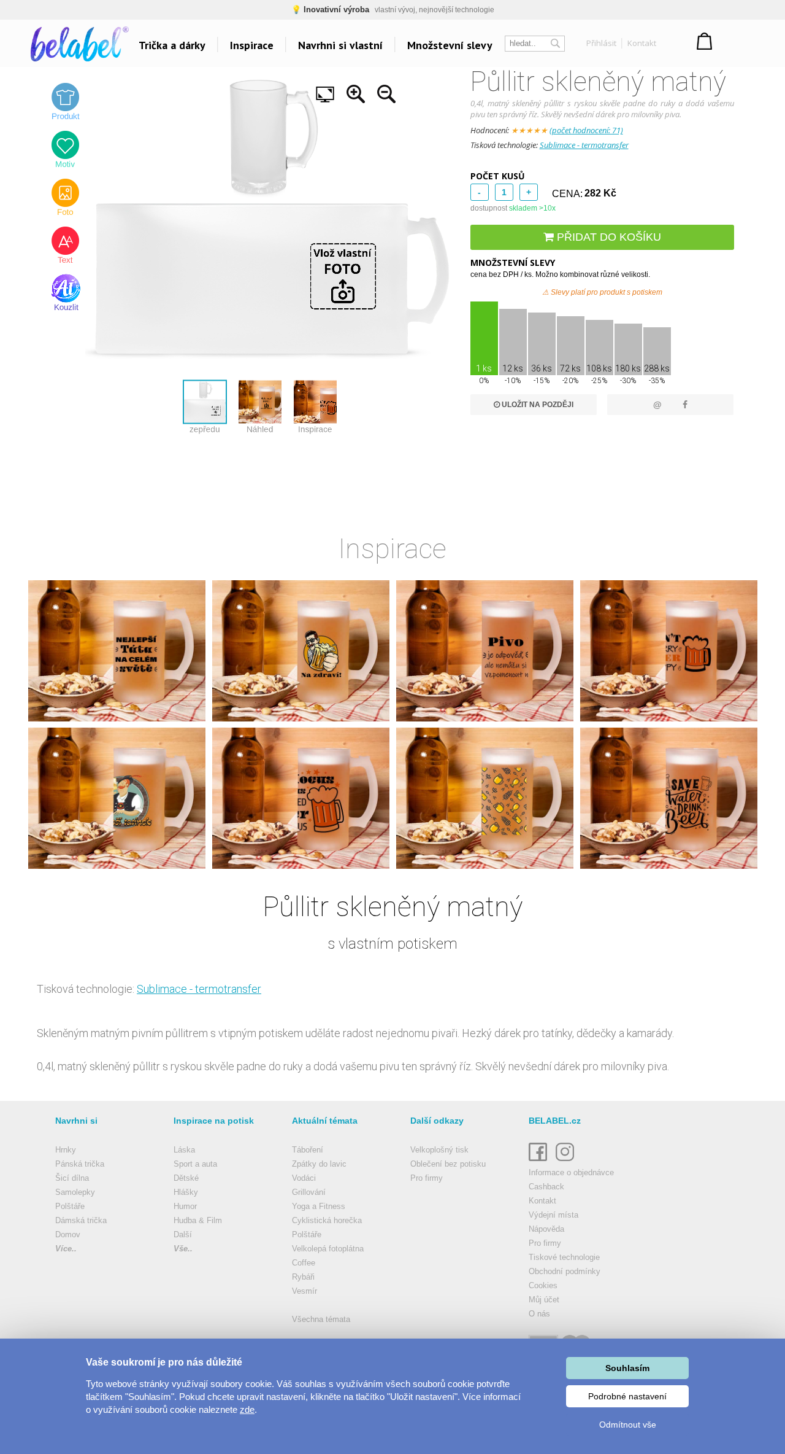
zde (247, 1409)
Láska (184, 1149)
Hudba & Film (198, 1220)
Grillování (309, 1192)
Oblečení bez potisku (448, 1163)
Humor (185, 1206)
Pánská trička (79, 1163)
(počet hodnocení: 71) (586, 130)
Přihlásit (601, 43)
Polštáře (70, 1206)
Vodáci (304, 1178)
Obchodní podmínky (564, 1271)
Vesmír (304, 1291)
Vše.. (183, 1248)
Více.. (66, 1248)
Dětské (186, 1178)
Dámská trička (81, 1220)
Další (183, 1234)
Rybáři (303, 1276)
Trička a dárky (172, 45)
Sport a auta (195, 1163)
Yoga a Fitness (318, 1206)
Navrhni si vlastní (340, 45)
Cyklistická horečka (327, 1220)
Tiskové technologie (564, 1257)
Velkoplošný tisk (439, 1149)
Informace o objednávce (571, 1172)
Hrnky (65, 1149)
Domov (67, 1234)
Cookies (543, 1285)
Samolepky (75, 1192)
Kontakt (641, 43)
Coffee (303, 1262)
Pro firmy (426, 1178)
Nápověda (546, 1229)
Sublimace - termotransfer (584, 144)
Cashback (546, 1186)
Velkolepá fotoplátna (328, 1248)
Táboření (307, 1149)
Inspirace (252, 45)
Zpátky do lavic (319, 1163)
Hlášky (186, 1192)
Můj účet (544, 1299)
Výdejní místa (553, 1214)
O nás (539, 1313)
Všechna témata (321, 1319)
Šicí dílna (72, 1178)
